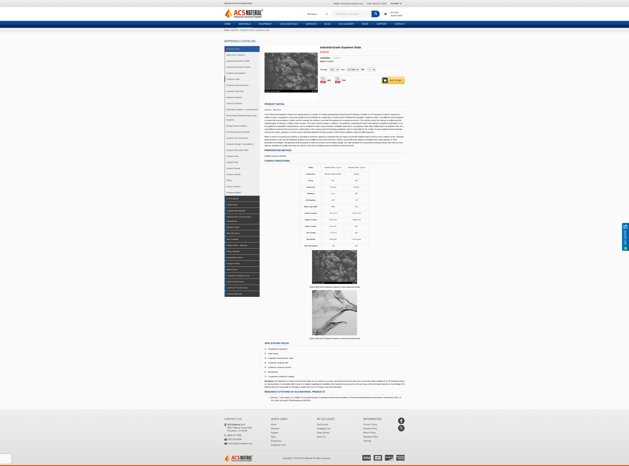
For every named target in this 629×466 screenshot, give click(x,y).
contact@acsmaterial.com (351, 3)
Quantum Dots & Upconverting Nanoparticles (238, 219)
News (365, 24)
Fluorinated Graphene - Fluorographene (242, 109)
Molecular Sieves (233, 233)
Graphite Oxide (232, 156)
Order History (323, 432)
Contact (400, 24)
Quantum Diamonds (234, 294)
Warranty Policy (370, 437)
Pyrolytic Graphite (233, 174)
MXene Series (232, 270)
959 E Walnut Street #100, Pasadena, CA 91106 (239, 427)
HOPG (229, 180)
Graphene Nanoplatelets (236, 73)
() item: (396, 16)
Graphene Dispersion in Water (238, 67)
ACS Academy (346, 24)
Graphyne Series (233, 264)
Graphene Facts (278, 445)
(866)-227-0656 (379, 3)
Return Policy (369, 432)
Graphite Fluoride (233, 168)
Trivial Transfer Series (235, 282)
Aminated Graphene (234, 97)
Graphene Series (247, 30)
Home (227, 24)
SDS (329, 80)
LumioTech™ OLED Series (237, 288)
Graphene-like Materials (235, 211)
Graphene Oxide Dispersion (237, 85)
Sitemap (367, 441)
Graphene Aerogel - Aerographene (240, 144)
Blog (328, 24)
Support (381, 24)
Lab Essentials (289, 24)
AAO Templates (232, 239)
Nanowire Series (232, 227)
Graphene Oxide (262, 30)
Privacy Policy (370, 424)
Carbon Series (232, 205)
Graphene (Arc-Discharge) (237, 138)
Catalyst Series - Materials (236, 245)
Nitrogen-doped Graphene (236, 126)
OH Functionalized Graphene (238, 132)
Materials (245, 24)
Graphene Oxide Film (234, 91)
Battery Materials (233, 251)
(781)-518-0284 (234, 439)
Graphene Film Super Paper (237, 150)
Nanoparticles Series (234, 257)
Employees (276, 441)
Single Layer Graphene (235, 55)
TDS (343, 80)
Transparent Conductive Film (237, 276)
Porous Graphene (233, 187)
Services (311, 24)
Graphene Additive (233, 193)
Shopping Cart (323, 428)
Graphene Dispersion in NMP (238, 61)
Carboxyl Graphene (234, 103)
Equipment (265, 24)
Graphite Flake (232, 162)
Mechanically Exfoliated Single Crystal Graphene (241, 118)
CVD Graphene (232, 199)
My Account (322, 424)
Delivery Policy (370, 428)
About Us (321, 437)
